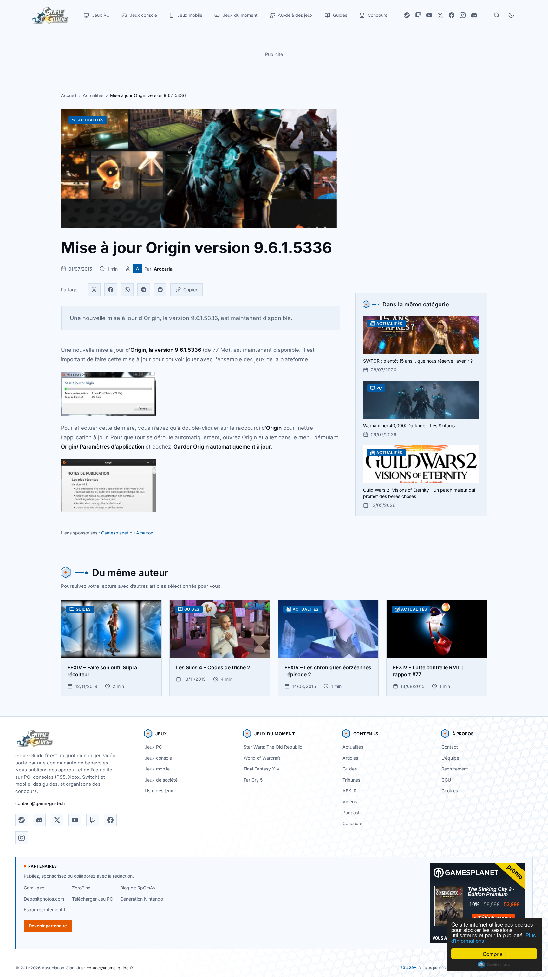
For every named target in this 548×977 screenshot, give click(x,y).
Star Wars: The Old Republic (273, 747)
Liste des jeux (159, 790)
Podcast (351, 812)
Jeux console (158, 758)
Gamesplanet (114, 532)
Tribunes (351, 780)
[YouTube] (429, 15)
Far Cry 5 (253, 780)
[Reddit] (160, 289)
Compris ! (494, 954)
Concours (352, 823)
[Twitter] (94, 289)
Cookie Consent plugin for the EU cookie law (494, 964)
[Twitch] (418, 15)
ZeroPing (81, 887)
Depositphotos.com (44, 899)
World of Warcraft (262, 758)
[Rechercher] (496, 15)
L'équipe (450, 758)
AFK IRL (350, 790)
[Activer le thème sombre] (511, 15)
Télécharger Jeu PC (92, 899)
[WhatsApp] (127, 289)
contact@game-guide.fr (40, 803)
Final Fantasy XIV (262, 768)
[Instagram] (463, 15)
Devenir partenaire (48, 925)
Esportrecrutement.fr (45, 909)
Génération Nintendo (141, 899)
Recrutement (454, 768)
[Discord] (474, 15)
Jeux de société (161, 780)
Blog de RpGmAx (138, 887)
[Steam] (407, 15)
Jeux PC (153, 747)
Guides (349, 768)
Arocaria (163, 269)
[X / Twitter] (440, 15)
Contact (449, 747)
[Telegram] (143, 289)
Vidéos (349, 801)
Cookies (449, 790)
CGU (446, 780)
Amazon (144, 532)
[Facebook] (452, 15)
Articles (350, 758)
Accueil (68, 95)
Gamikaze (34, 887)
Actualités (93, 95)
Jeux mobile (157, 768)
